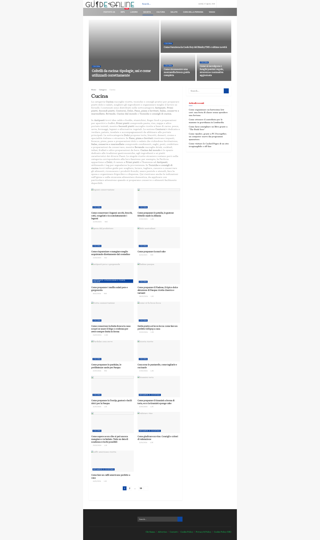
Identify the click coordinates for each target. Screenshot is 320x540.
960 (106, 222)
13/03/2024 (96, 371)
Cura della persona (193, 12)
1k (117, 80)
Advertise (162, 532)
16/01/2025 (143, 255)
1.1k (178, 80)
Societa (147, 12)
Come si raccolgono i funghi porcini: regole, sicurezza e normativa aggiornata (212, 71)
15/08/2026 (109, 80)
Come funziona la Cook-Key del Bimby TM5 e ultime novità (195, 47)
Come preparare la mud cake (152, 251)
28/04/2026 (169, 80)
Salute (174, 12)
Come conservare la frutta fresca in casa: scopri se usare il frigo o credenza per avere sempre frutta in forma (111, 329)
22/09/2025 (97, 222)
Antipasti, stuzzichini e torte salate (109, 281)
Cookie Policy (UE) (222, 532)
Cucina (96, 66)
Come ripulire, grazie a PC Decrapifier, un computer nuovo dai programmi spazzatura (208, 137)
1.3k (152, 332)
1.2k (152, 219)
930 (151, 255)
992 (105, 371)
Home (93, 90)
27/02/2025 (143, 219)
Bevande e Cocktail (150, 395)
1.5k (178, 52)
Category (103, 90)
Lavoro (134, 12)
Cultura (160, 12)
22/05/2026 (169, 52)
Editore (98, 80)
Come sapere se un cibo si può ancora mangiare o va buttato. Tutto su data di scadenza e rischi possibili (109, 439)
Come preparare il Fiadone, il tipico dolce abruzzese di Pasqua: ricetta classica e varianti (158, 290)
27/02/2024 (143, 371)
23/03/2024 (143, 332)
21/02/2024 (96, 407)
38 (141, 488)
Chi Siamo (150, 532)
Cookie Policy (186, 532)
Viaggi (212, 12)
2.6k (106, 335)
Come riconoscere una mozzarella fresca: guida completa (177, 72)
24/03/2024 (96, 335)
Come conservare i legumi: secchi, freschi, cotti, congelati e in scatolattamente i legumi (111, 216)
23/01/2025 (96, 258)
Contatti (174, 532)
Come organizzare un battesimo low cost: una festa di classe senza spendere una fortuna (208, 112)
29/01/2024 (96, 445)
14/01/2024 (96, 481)
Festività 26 (109, 12)
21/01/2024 (143, 442)
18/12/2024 (96, 293)
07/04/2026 (205, 80)
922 (105, 258)
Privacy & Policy (203, 532)
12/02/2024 (143, 407)
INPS (124, 11)
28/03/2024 (143, 296)
